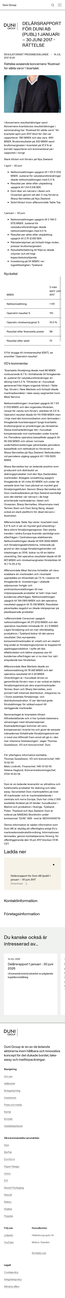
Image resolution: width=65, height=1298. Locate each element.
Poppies (8, 1216)
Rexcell (8, 1194)
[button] (59, 4)
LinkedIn (8, 1235)
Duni (6, 1145)
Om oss (8, 1076)
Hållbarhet (9, 1083)
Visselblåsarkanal (13, 1126)
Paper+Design (11, 1166)
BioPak (8, 1152)
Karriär (7, 1111)
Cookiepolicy (11, 1272)
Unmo (7, 1173)
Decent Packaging (14, 1187)
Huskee (8, 1208)
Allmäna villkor (12, 1286)
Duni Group (9, 5)
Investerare (10, 1097)
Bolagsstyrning (12, 1090)
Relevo (8, 1201)
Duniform (9, 1159)
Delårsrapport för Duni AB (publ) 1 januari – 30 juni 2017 (30, 877)
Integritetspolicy (13, 1279)
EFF (6, 1180)
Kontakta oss (39, 1253)
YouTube (9, 1242)
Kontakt (8, 1118)
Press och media (13, 1104)
